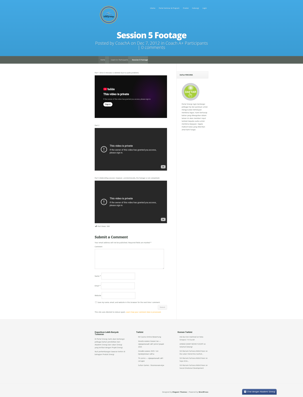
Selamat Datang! (186, 347)
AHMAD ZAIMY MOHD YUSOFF (191, 344)
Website (98, 295)
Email (97, 286)
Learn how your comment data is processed (143, 312)
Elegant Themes (179, 392)
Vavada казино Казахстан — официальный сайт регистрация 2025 (151, 344)
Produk (186, 8)
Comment (98, 246)
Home (102, 60)
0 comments (153, 47)
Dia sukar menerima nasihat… (191, 354)
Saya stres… (184, 361)
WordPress (203, 392)
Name (98, 276)
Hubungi (195, 8)
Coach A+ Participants (187, 43)
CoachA (122, 43)
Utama (152, 8)
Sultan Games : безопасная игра (151, 365)
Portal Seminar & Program (169, 8)
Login (205, 8)
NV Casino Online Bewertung (149, 337)
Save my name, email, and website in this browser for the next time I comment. (129, 302)
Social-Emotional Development (192, 368)
